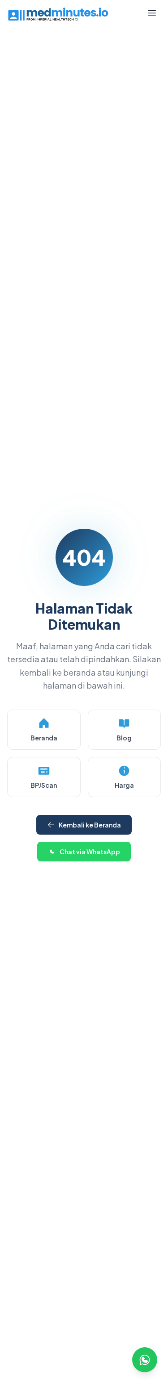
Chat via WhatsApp (90, 852)
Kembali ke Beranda (90, 825)
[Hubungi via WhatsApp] (144, 1359)
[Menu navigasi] (152, 14)
